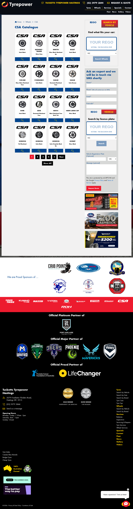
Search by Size (121, 395)
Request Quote (93, 188)
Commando (39, 80)
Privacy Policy (99, 180)
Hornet (72, 141)
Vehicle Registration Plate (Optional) (95, 155)
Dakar (55, 80)
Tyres (88, 8)
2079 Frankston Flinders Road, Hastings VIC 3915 (19, 399)
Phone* (98, 90)
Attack (22, 49)
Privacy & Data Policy (15, 505)
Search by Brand (122, 398)
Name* (89, 83)
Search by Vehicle (122, 392)
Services (107, 8)
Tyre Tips (119, 403)
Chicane (22, 80)
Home (19, 22)
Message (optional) (93, 163)
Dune (22, 111)
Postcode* (90, 103)
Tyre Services (121, 425)
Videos (128, 12)
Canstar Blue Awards (10, 455)
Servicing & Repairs (123, 422)
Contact (128, 8)
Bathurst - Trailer (39, 50)
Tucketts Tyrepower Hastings (62, 3)
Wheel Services (121, 428)
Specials (117, 8)
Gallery (121, 12)
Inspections (120, 420)
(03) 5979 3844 (95, 3)
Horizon (22, 141)
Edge (39, 111)
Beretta (56, 49)
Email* (88, 96)
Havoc (55, 111)
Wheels (97, 8)
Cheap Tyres (7, 460)
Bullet (72, 49)
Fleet (108, 12)
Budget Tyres (7, 457)
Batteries (119, 417)
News (114, 12)
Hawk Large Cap (72, 111)
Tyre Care (119, 400)
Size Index (6, 452)
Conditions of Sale (27, 505)
